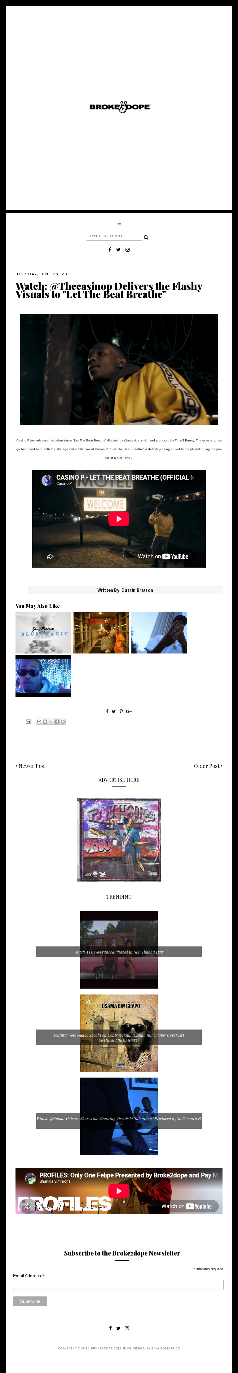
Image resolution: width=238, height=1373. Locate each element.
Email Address (29, 1276)
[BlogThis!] (45, 722)
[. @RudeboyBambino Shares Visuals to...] (159, 652)
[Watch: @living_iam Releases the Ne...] (101, 652)
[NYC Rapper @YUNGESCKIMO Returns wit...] (43, 652)
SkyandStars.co (166, 1348)
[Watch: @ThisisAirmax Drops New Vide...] (43, 695)
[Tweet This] (114, 711)
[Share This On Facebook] (107, 711)
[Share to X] (51, 722)
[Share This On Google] (129, 711)
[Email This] (39, 722)
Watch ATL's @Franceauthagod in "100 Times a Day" (119, 951)
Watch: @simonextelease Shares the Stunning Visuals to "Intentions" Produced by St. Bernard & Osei (119, 1121)
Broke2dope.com (106, 1348)
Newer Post (31, 765)
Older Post (207, 765)
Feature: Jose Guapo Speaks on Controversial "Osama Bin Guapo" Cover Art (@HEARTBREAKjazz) (119, 1037)
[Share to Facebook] (57, 722)
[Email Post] (28, 721)
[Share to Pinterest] (63, 722)
